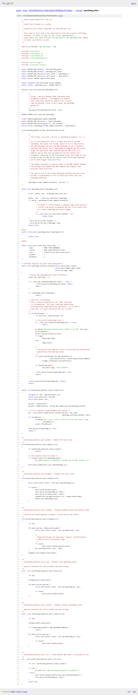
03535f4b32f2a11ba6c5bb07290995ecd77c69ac (50, 10)
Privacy (18, 692)
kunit (18, 10)
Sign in (133, 3)
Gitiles (13, 692)
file (60, 16)
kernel (79, 10)
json (134, 692)
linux (25, 10)
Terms (25, 692)
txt (129, 692)
